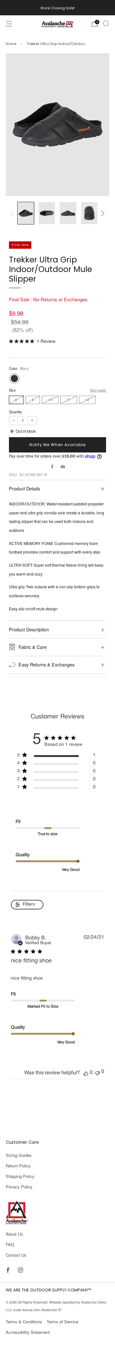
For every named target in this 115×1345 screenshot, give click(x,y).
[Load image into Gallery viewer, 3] (67, 213)
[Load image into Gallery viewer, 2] (46, 213)
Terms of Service (62, 1322)
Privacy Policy (19, 1187)
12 (87, 399)
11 (68, 399)
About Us (14, 1234)
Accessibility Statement (28, 1332)
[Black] (14, 378)
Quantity (15, 411)
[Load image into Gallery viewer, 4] (89, 213)
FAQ (10, 1244)
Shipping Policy (20, 1176)
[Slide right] (102, 213)
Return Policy (18, 1166)
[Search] (106, 23)
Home (11, 43)
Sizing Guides (19, 1155)
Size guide (98, 390)
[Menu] (9, 24)
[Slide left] (13, 213)
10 (50, 399)
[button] (86, 1073)
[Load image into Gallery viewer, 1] (25, 213)
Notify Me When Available (57, 444)
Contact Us (16, 1255)
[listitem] (57, 7)
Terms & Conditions (24, 1322)
